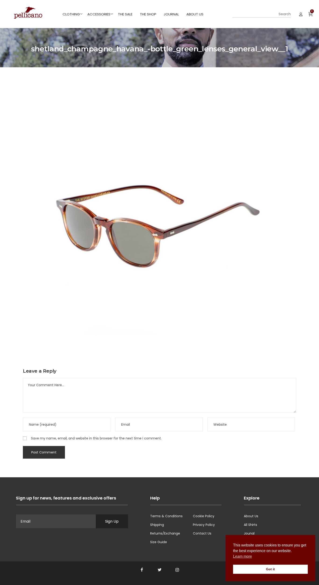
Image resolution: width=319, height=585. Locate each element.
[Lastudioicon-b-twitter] (159, 570)
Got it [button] (270, 569)
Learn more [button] (242, 556)
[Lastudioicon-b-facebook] (142, 570)
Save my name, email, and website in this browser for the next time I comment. (96, 438)
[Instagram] (177, 570)
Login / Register (301, 14)
